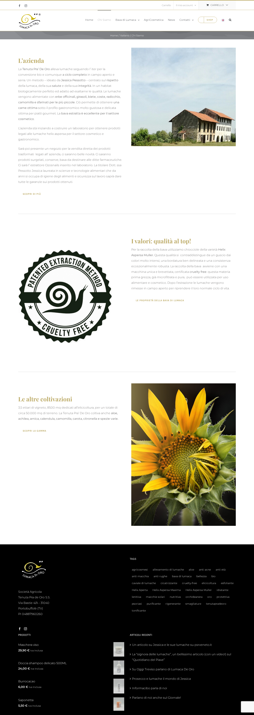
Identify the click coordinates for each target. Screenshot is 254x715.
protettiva (223, 597)
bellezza (201, 576)
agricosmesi (140, 569)
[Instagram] (25, 628)
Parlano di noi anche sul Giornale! (156, 697)
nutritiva (175, 597)
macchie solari (155, 597)
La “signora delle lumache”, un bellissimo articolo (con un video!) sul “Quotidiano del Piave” (181, 657)
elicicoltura (209, 583)
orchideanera (194, 597)
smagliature (193, 603)
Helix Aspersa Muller (199, 590)
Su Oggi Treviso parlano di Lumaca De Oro (163, 669)
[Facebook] (19, 628)
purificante (154, 603)
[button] (230, 19)
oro (209, 597)
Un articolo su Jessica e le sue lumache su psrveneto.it (172, 645)
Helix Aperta (140, 590)
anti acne (205, 569)
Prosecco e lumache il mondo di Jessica (161, 679)
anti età (221, 569)
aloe (191, 569)
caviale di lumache (144, 583)
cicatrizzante (169, 583)
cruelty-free (189, 583)
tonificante (139, 610)
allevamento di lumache (168, 569)
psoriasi (137, 603)
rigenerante (173, 603)
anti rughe (160, 576)
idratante (222, 590)
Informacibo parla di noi (149, 688)
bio (213, 576)
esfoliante (227, 583)
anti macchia (140, 576)
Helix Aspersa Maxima (166, 590)
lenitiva (136, 597)
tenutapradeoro (216, 603)
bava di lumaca (182, 576)
